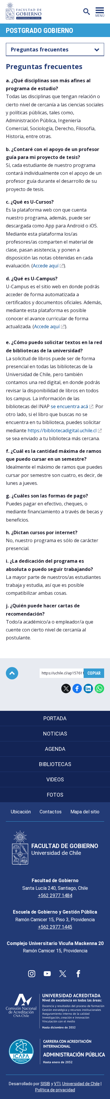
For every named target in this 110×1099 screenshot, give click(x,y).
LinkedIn (88, 688)
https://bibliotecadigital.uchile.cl (62, 430)
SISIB (45, 1083)
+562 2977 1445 (55, 927)
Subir (12, 673)
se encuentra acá (69, 406)
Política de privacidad (55, 1090)
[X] (62, 973)
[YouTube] (47, 973)
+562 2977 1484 (55, 895)
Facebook (77, 688)
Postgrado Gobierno (39, 30)
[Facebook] (78, 973)
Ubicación (21, 812)
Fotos (55, 795)
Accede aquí (45, 265)
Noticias (55, 734)
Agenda (55, 749)
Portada (55, 718)
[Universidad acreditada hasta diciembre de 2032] (55, 1011)
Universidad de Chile (81, 1083)
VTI (57, 1083)
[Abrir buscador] (86, 12)
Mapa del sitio (84, 812)
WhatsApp (99, 688)
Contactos (51, 812)
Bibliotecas (55, 764)
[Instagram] (31, 973)
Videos (55, 779)
